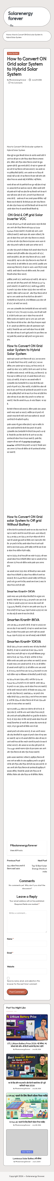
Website (10, 966)
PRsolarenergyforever (23, 845)
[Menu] (11, 25)
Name (10, 939)
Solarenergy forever (20, 16)
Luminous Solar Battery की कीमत (27, 1158)
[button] (16, 850)
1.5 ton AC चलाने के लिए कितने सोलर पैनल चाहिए (27, 1122)
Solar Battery (27, 1037)
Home (8, 35)
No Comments (16, 83)
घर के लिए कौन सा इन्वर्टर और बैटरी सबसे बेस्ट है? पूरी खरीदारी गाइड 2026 (27, 1084)
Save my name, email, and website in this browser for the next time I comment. (23, 982)
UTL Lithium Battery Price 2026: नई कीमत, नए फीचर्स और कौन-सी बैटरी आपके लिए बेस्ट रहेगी (27, 1045)
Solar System (13, 53)
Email (10, 953)
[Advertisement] (27, 116)
